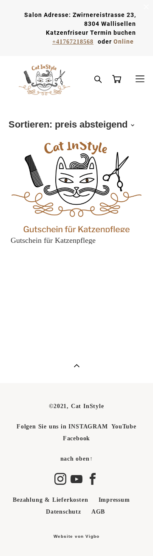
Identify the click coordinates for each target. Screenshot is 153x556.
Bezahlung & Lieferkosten (50, 500)
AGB (98, 512)
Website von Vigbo (76, 536)
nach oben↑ (76, 459)
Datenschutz (63, 512)
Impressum (114, 500)
